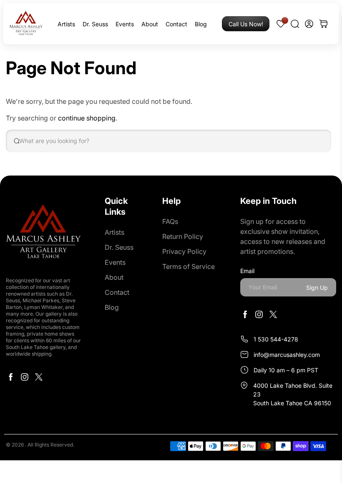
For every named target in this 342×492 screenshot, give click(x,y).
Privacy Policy (184, 251)
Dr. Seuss (95, 24)
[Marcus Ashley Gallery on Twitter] (38, 379)
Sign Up (317, 287)
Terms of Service (188, 266)
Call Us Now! (246, 24)
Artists (66, 24)
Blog (201, 24)
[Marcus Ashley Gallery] (26, 23)
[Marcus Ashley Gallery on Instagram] (24, 379)
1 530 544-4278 (276, 339)
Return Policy (182, 236)
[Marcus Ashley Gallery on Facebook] (10, 379)
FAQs (170, 221)
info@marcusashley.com (287, 354)
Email (247, 270)
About (149, 24)
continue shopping (87, 118)
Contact (176, 24)
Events (125, 24)
